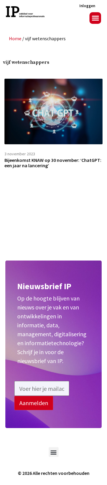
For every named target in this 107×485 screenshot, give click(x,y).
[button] (95, 18)
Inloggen (87, 5)
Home (15, 38)
